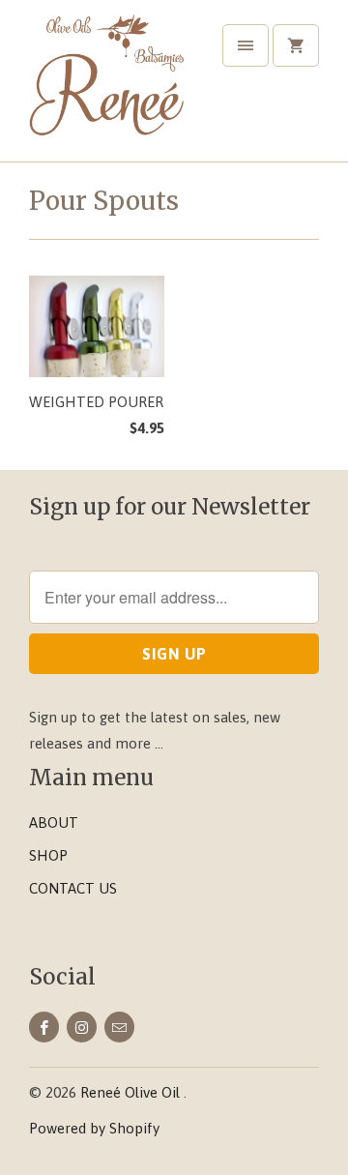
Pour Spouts (104, 201)
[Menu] (245, 45)
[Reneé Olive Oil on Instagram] (82, 1027)
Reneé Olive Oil (132, 1092)
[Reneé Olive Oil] (106, 88)
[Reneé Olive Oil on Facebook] (44, 1027)
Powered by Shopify (94, 1128)
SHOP (48, 855)
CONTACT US (73, 888)
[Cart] (296, 45)
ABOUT (53, 822)
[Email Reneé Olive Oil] (119, 1027)
